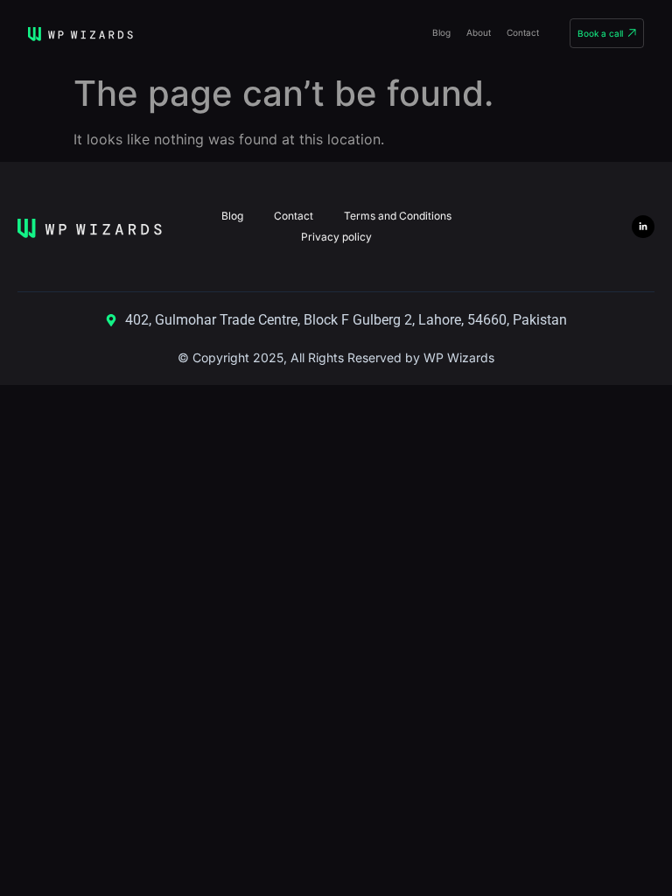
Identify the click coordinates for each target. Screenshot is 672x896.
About (478, 32)
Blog (441, 32)
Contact (523, 32)
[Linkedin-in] (643, 226)
